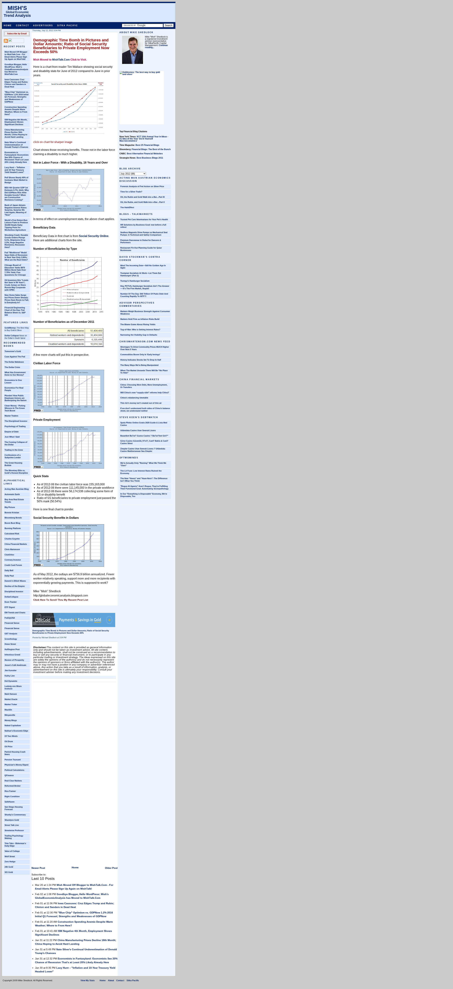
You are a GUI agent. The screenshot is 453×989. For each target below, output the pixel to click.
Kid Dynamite (11, 681)
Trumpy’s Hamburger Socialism (135, 281)
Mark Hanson (11, 694)
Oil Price (8, 746)
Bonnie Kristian (12, 512)
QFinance (9, 775)
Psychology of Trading (15, 426)
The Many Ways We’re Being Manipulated (139, 365)
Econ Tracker (11, 602)
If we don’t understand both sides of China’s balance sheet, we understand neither (145, 409)
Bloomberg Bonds (13, 518)
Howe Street (10, 644)
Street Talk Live (12, 825)
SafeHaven (10, 802)
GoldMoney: (10, 328)
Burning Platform (13, 528)
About (111, 980)
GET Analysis (11, 634)
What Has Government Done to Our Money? (15, 373)
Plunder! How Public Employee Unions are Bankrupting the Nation (16, 398)
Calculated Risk (12, 534)
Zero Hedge (10, 862)
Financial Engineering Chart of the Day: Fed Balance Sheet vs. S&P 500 (15, 311)
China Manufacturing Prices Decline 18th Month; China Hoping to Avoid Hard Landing (16, 133)
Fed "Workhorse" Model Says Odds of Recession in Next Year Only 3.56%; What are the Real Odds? (16, 256)
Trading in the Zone (14, 450)
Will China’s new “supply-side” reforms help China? (144, 392)
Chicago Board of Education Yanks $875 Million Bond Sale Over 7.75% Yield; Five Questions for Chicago (15, 270)
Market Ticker (11, 704)
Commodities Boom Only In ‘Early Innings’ (140, 354)
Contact (22, 25)
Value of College (12, 851)
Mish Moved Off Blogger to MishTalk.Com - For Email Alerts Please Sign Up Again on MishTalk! (16, 55)
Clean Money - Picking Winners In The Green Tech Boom (15, 408)
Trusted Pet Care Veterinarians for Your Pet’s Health (144, 219)
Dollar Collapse (12, 336)
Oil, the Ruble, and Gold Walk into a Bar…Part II (142, 202)
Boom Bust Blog (12, 523)
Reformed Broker (13, 786)
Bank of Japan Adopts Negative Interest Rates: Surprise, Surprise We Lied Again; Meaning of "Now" (16, 210)
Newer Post (38, 868)
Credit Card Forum (13, 565)
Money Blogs (11, 720)
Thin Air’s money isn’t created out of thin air (141, 403)
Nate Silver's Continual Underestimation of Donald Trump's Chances (16, 144)
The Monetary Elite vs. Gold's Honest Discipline (16, 471)
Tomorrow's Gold (13, 351)
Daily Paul (9, 576)
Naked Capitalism (13, 725)
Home (8, 25)
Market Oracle (11, 699)
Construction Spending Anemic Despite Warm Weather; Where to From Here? (16, 110)
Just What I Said (12, 437)
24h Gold (9, 867)
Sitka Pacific (67, 25)
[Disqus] (74, 728)
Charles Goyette (12, 539)
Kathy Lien (10, 676)
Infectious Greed (12, 655)
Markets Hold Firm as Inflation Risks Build (139, 319)
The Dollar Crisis (12, 367)
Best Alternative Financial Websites (145, 153)
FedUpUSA (10, 618)
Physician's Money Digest (16, 765)
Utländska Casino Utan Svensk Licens (138, 430)
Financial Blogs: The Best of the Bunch (151, 149)
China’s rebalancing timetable (134, 398)
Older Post (111, 868)
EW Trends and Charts (15, 612)
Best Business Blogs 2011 (150, 158)
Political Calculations (14, 770)
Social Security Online (93, 236)
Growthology (11, 639)
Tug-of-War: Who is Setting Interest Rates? (140, 329)
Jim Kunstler (10, 670)
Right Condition (12, 796)
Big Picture (10, 507)
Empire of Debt (12, 432)
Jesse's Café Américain (15, 665)
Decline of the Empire (15, 586)
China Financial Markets (16, 544)
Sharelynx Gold (12, 820)
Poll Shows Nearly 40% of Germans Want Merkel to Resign (16, 180)
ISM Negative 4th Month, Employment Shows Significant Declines (16, 122)
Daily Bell (9, 570)
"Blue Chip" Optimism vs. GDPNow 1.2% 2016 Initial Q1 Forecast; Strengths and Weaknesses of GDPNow (16, 97)
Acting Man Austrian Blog (17, 489)
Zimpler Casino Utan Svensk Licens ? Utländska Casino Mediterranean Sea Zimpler (142, 450)
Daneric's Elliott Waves (15, 581)
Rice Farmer (10, 791)
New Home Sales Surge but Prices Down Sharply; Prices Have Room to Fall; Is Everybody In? (17, 298)
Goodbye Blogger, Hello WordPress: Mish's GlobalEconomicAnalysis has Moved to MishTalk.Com (16, 69)
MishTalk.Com (61, 59)
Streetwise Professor (14, 830)
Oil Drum (9, 741)
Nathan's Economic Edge (16, 731)
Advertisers (43, 25)
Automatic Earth (12, 494)
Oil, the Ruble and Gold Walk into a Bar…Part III (142, 197)
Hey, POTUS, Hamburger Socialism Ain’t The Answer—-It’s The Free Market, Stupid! (144, 287)
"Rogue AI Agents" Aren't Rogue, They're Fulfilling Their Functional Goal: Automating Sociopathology (144, 487)
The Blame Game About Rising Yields (137, 324)
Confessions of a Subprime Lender (13, 456)
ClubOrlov (9, 555)
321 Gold (9, 872)
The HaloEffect (127, 207)
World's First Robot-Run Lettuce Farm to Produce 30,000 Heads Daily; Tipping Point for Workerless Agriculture (16, 225)
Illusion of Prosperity (14, 660)
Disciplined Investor (14, 591)
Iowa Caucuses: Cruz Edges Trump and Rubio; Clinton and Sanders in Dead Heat (16, 83)
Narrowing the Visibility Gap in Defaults (138, 335)
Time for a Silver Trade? (131, 192)
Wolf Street (10, 856)
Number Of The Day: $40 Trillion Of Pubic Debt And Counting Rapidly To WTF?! (144, 295)
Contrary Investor (13, 560)
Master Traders (11, 416)
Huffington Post (12, 649)
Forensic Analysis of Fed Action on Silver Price (142, 186)
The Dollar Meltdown (14, 362)
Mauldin (8, 710)
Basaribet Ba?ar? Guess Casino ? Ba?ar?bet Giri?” (144, 436)
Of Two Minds (11, 736)
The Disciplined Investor (16, 421)
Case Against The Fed (15, 357)
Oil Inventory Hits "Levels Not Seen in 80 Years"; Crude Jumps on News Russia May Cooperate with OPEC (16, 285)
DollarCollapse (11, 597)
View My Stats (88, 980)
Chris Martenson (12, 549)
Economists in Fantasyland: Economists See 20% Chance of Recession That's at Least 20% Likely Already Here (17, 157)
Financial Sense (12, 623)
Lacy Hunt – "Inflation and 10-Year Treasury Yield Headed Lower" (15, 169)
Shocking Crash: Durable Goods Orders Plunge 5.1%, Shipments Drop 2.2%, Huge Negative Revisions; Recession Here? (16, 241)
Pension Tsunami (13, 760)
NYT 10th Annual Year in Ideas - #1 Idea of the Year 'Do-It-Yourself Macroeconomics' (143, 138)
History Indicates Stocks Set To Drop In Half (140, 360)
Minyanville (10, 715)
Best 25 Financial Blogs (147, 145)
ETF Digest (10, 607)
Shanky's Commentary (15, 815)
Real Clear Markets (13, 781)
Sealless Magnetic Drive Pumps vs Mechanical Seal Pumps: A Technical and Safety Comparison (143, 233)
